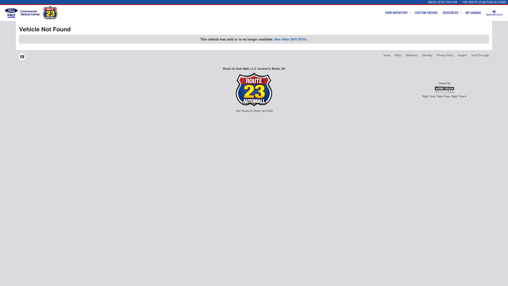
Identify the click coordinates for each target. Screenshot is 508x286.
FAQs (398, 55)
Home (387, 55)
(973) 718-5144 (447, 2)
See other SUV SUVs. (291, 39)
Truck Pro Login (480, 55)
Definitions (412, 55)
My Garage (473, 13)
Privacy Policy (445, 55)
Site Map (427, 55)
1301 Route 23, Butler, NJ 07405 (484, 2)
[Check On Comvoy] (22, 57)
